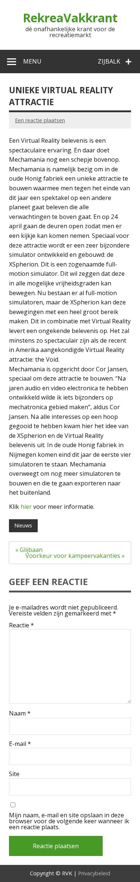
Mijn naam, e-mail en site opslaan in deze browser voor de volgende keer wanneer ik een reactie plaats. (69, 821)
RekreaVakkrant (70, 18)
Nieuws (23, 525)
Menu (32, 61)
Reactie (21, 625)
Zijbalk (109, 61)
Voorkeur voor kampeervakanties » (75, 556)
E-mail (20, 744)
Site (14, 774)
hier (26, 507)
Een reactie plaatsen (40, 120)
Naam (20, 713)
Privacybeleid (94, 873)
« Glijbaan (29, 550)
